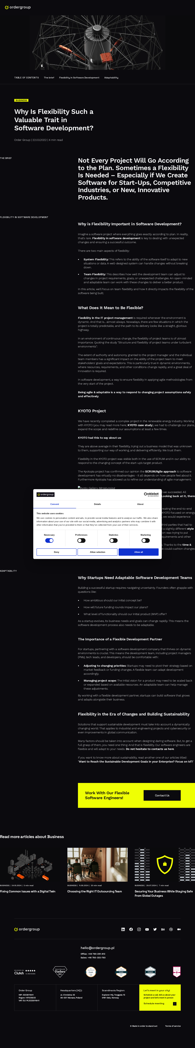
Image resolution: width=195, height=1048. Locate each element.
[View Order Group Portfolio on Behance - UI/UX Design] (163, 930)
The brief (49, 77)
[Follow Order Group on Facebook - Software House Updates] (131, 930)
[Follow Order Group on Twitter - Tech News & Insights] (155, 930)
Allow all (138, 552)
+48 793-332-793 (96, 957)
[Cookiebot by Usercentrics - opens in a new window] (146, 494)
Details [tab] (97, 504)
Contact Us (162, 795)
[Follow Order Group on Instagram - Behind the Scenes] (139, 930)
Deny (56, 552)
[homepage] (18, 7)
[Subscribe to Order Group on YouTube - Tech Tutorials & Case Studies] (147, 930)
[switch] (81, 540)
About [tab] (140, 504)
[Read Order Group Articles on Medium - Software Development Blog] (179, 930)
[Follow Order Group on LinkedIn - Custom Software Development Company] (123, 930)
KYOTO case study (140, 425)
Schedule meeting (154, 1003)
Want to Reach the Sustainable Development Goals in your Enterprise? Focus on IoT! (136, 761)
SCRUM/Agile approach (160, 471)
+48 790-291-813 (96, 954)
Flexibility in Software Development (79, 77)
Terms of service (173, 1026)
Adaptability (111, 77)
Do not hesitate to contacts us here (150, 749)
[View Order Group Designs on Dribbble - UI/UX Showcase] (171, 930)
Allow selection (97, 552)
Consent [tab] (54, 504)
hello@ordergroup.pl (97, 948)
